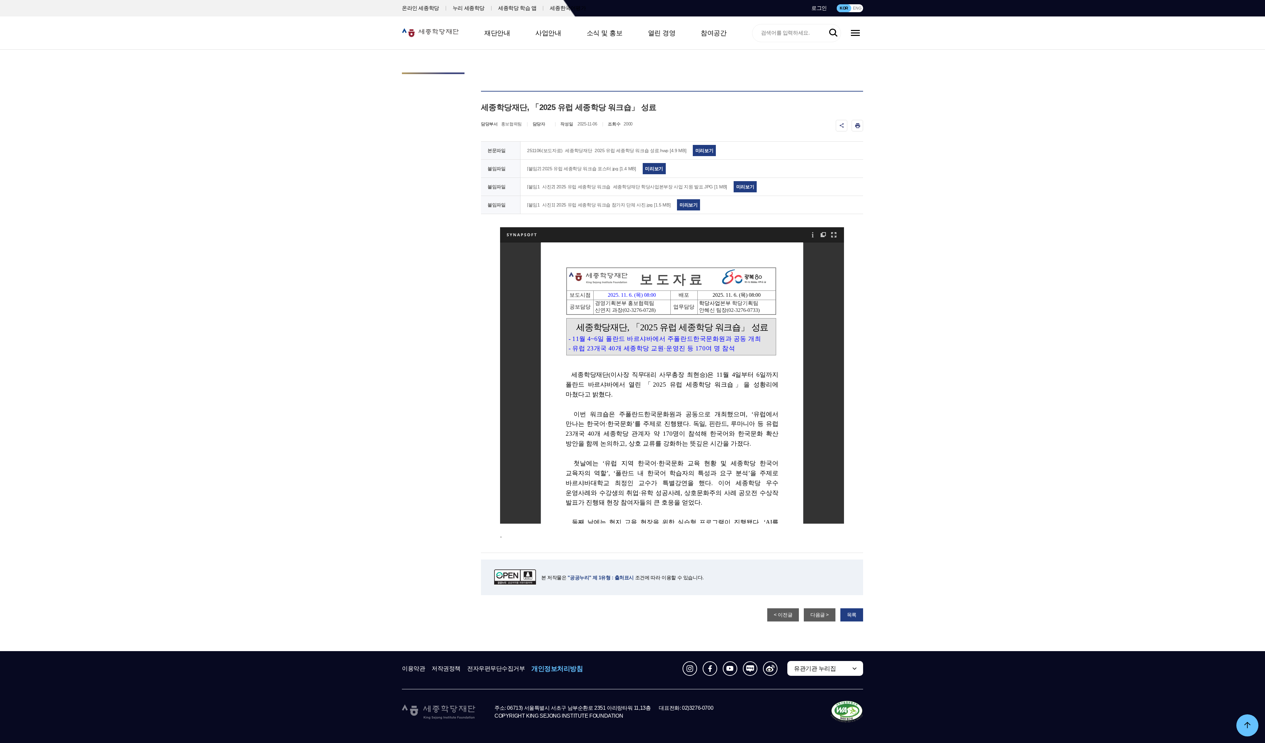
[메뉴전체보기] (855, 33)
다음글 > (819, 615)
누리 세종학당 (469, 8)
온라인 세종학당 (420, 8)
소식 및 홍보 (605, 33)
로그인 (819, 8)
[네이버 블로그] (750, 668)
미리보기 (704, 150)
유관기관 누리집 (815, 668)
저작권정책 (446, 669)
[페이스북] (710, 668)
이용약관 (413, 669)
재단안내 (497, 33)
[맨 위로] (1247, 725)
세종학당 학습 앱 (517, 8)
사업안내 (548, 33)
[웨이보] (770, 668)
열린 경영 (662, 33)
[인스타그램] (690, 668)
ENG (857, 8)
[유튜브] (730, 668)
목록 (852, 615)
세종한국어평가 (568, 8)
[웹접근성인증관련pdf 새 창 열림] (846, 712)
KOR (844, 8)
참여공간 (713, 33)
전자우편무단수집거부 (496, 669)
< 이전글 (783, 615)
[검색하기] (833, 33)
